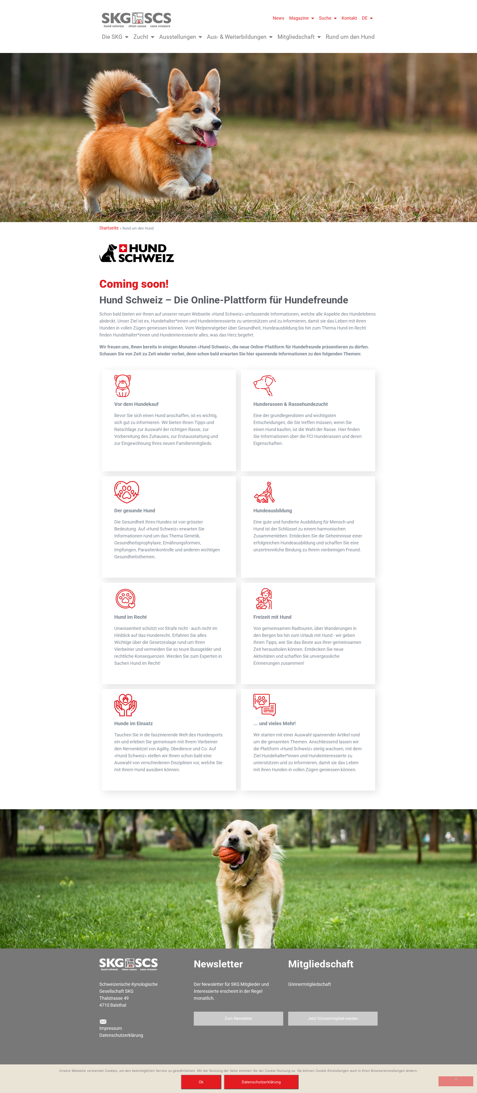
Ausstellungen (177, 37)
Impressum (110, 1028)
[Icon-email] (103, 1022)
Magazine (299, 18)
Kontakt (349, 18)
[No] (455, 1081)
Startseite (109, 228)
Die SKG (112, 37)
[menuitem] (367, 18)
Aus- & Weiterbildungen (237, 37)
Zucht (140, 37)
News (278, 18)
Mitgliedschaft (296, 37)
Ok (201, 1082)
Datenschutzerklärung (121, 1035)
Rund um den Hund (350, 37)
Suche (325, 18)
